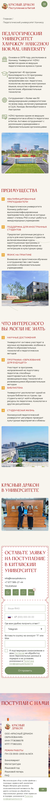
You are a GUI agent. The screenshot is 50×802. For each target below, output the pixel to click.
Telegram (11, 586)
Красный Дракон (21, 4)
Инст (31, 592)
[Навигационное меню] (44, 4)
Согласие (19, 653)
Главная (7, 18)
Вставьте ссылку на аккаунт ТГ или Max (24, 637)
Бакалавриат (12, 760)
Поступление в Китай (22, 8)
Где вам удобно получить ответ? (22, 623)
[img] (5, 6)
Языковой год (12, 768)
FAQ (7, 775)
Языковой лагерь (14, 771)
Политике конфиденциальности (21, 662)
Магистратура (13, 764)
